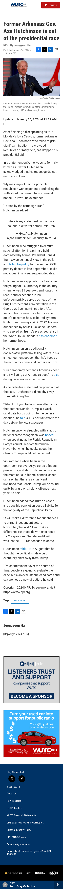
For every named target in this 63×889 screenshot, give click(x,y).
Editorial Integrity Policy (19, 830)
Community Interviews (19, 844)
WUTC (17, 787)
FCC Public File (14, 808)
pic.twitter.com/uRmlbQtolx (37, 226)
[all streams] (58, 885)
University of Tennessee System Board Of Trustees (29, 852)
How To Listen (14, 801)
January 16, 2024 (44, 238)
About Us (11, 793)
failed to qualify (19, 264)
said (56, 374)
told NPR (25, 549)
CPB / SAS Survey (16, 837)
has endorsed (48, 336)
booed (49, 435)
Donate (52, 5)
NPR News (19, 600)
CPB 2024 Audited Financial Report (25, 822)
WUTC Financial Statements (21, 815)
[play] (5, 884)
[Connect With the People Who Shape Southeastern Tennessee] (31, 679)
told (22, 418)
